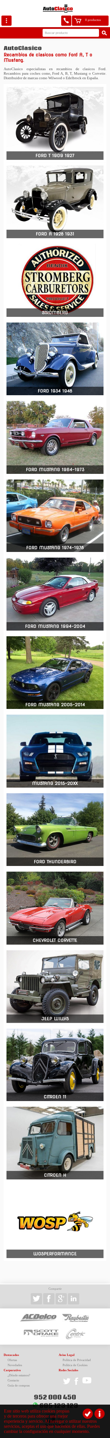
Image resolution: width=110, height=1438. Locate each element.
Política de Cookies (75, 1365)
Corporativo (12, 1370)
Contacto (13, 1380)
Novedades (15, 1365)
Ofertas (12, 1360)
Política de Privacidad (77, 1360)
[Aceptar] (88, 1414)
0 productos (93, 20)
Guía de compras (19, 1385)
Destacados (11, 1355)
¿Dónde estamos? (19, 1375)
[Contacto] (66, 21)
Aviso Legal (66, 1355)
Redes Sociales (68, 1370)
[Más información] (99, 1414)
